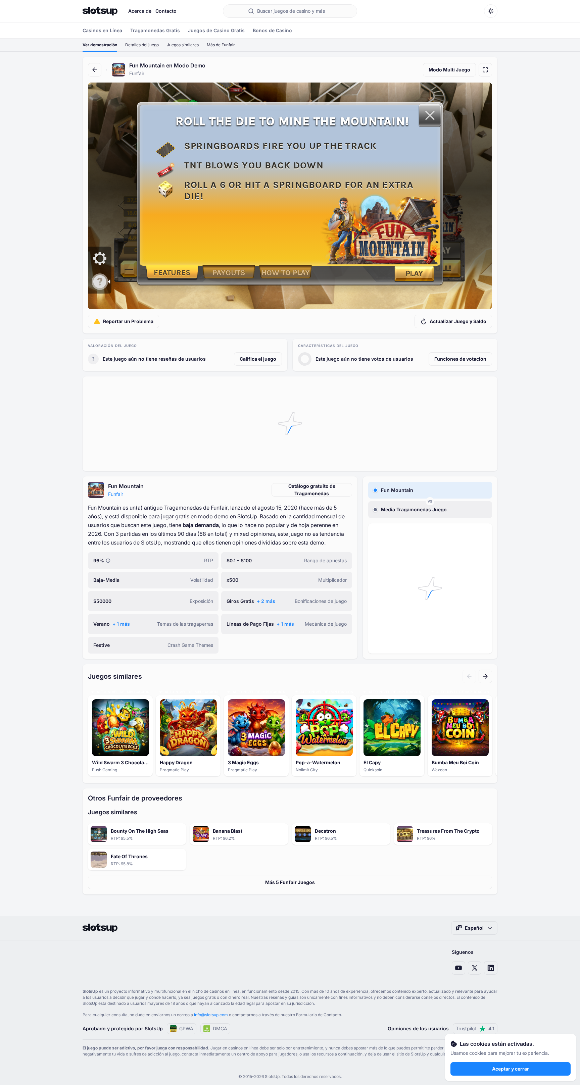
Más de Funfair (221, 44)
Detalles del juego (142, 44)
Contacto (166, 11)
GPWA (186, 1028)
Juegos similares (183, 44)
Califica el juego (258, 359)
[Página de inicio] (100, 11)
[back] (94, 69)
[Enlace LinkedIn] (490, 968)
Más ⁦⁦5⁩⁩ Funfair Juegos (290, 882)
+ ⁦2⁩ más (266, 601)
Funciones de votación (460, 359)
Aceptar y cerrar (510, 1069)
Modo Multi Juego (449, 69)
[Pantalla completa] (485, 69)
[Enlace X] (474, 968)
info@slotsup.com (211, 1014)
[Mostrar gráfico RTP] (108, 560)
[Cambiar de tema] (490, 11)
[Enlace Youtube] (458, 968)
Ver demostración (100, 44)
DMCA (220, 1028)
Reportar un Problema (128, 321)
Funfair (115, 494)
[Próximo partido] (485, 676)
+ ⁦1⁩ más (121, 624)
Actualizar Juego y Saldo (458, 321)
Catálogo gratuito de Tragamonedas (311, 489)
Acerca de (139, 11)
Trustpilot (475, 1028)
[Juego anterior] (469, 676)
